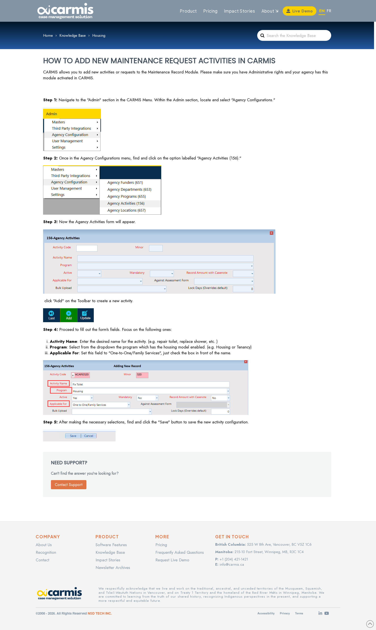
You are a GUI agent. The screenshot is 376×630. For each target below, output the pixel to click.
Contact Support (68, 484)
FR (329, 11)
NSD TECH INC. (100, 613)
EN (322, 11)
